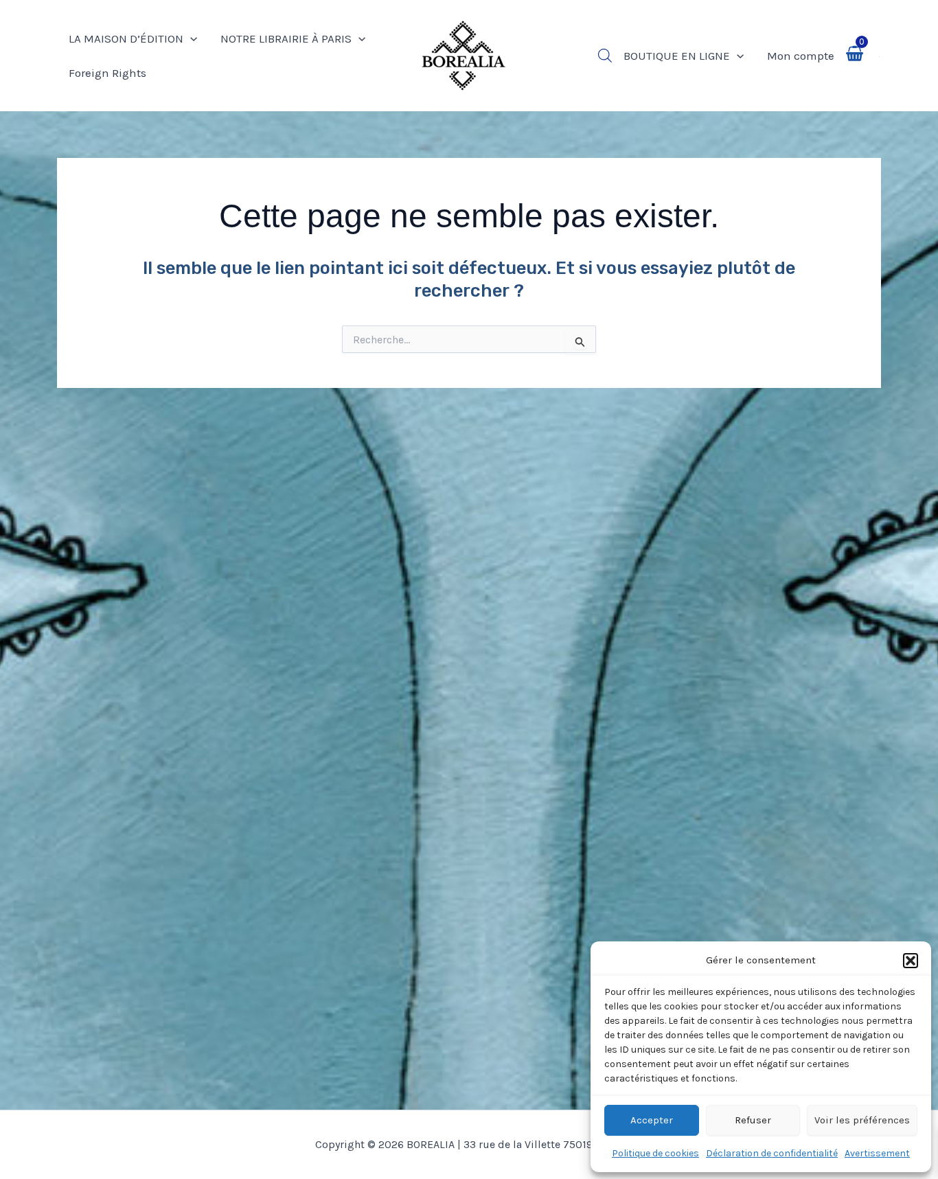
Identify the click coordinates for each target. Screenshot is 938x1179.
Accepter (651, 1120)
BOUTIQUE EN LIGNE (677, 55)
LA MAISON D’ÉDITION (126, 38)
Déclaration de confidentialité (772, 1153)
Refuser (753, 1120)
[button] (910, 961)
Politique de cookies (655, 1153)
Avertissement (877, 1153)
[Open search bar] (605, 55)
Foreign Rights (107, 73)
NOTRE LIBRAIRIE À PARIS (286, 38)
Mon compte (800, 55)
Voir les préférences (862, 1120)
